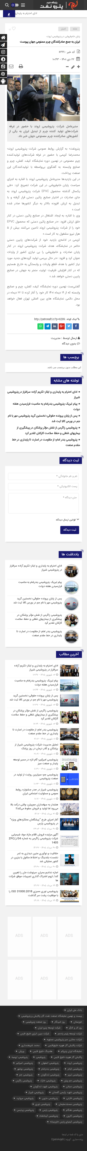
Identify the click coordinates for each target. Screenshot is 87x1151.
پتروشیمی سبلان (74, 1086)
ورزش (21, 1051)
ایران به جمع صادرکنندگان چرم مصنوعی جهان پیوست (50, 42)
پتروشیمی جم (25, 1075)
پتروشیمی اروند (74, 1063)
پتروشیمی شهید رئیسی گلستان (67, 1092)
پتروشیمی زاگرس (24, 1081)
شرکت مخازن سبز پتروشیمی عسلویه (64, 1039)
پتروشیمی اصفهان (49, 1063)
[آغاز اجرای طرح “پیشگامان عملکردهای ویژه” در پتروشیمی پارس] (43, 824)
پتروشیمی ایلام (75, 1069)
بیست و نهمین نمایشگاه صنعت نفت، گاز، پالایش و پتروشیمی (51, 1016)
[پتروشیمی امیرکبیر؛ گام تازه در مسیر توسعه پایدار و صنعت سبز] (43, 764)
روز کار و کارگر (75, 1028)
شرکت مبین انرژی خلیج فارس (34, 1034)
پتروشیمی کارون (74, 1116)
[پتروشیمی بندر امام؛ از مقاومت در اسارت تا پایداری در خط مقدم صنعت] (43, 636)
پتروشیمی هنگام (74, 1110)
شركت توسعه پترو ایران (49, 1028)
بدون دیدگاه (69, 343)
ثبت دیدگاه (69, 530)
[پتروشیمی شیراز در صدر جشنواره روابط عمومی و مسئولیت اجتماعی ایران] (43, 794)
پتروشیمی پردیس (25, 1110)
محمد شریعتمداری (30, 1045)
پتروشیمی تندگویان (50, 1075)
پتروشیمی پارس (49, 1110)
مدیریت (55, 338)
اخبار (63, 29)
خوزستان (77, 1022)
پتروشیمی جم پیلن (73, 1081)
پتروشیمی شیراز (36, 1092)
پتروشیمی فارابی (74, 1098)
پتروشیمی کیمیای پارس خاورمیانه (66, 1122)
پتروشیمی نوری (42, 1104)
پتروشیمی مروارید (24, 1098)
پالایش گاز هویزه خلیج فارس (68, 1057)
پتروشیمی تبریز (75, 1075)
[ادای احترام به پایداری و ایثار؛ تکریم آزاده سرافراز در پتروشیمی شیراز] (43, 571)
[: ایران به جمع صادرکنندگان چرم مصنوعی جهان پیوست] (11, 66)
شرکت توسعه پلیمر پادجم (70, 1034)
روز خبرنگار (59, 1022)
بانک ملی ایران (74, 1010)
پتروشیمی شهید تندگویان (45, 1086)
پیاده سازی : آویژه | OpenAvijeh (67, 1139)
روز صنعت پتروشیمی (36, 1022)
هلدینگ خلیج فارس (42, 1051)
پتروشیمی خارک (47, 1081)
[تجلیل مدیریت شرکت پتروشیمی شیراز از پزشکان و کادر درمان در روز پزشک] (43, 749)
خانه (75, 29)
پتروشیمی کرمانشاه (48, 1116)
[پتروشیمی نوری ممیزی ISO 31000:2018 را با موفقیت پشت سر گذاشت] (43, 895)
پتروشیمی (40, 1057)
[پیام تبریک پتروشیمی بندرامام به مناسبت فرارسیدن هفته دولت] (43, 587)
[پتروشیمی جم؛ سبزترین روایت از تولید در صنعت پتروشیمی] (43, 779)
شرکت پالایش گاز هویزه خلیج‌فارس (65, 1045)
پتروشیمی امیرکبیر (24, 1063)
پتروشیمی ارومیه (20, 1057)
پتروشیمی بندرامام (50, 1069)
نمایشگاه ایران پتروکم (71, 1051)
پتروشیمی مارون (50, 1098)
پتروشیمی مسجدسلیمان (70, 1104)
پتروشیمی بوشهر (25, 1069)
